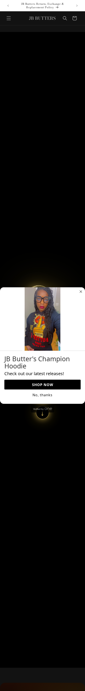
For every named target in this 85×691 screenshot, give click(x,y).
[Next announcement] (77, 5)
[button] (9, 18)
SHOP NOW (42, 384)
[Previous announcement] (8, 5)
